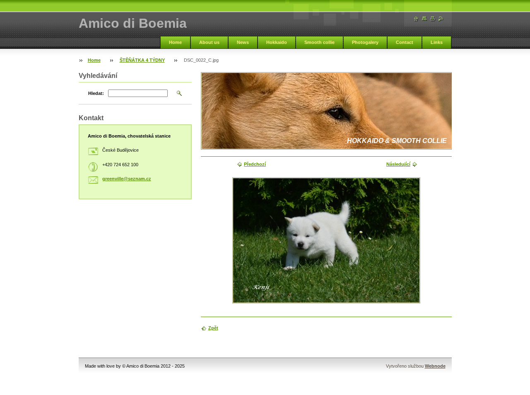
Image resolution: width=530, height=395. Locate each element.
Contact (404, 42)
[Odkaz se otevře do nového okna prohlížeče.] (326, 240)
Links (437, 42)
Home (175, 42)
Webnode (435, 365)
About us (209, 42)
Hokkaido (276, 42)
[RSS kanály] (440, 19)
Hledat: (96, 93)
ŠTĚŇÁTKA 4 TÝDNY (142, 60)
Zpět (213, 327)
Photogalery (365, 42)
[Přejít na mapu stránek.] (424, 19)
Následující (398, 164)
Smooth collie (319, 42)
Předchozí (255, 164)
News (243, 42)
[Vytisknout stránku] (432, 19)
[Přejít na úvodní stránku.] (416, 19)
